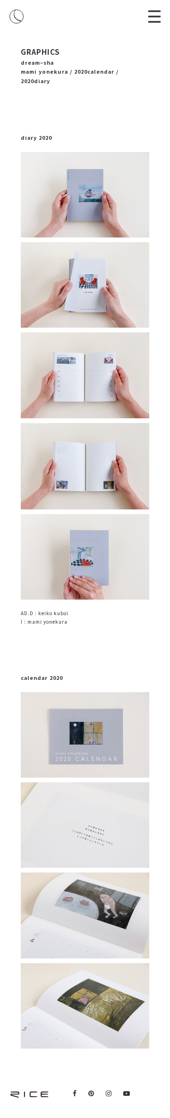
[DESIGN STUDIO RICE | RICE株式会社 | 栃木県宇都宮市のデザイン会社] (16, 16)
